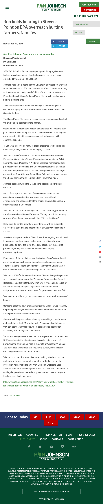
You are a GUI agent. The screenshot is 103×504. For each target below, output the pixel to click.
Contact (57, 439)
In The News (15, 395)
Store (43, 439)
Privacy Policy (42, 484)
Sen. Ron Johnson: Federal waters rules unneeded (29, 54)
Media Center (53, 434)
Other (51, 423)
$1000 (76, 417)
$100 (48, 417)
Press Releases (86, 434)
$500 (62, 417)
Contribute (90, 9)
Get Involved (89, 4)
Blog (69, 434)
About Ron (33, 434)
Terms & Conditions (63, 484)
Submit (93, 41)
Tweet (62, 46)
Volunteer (15, 434)
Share (61, 42)
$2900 (91, 417)
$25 (35, 417)
